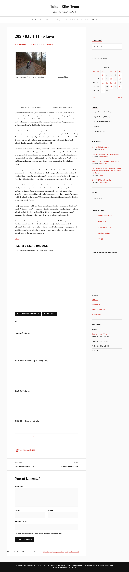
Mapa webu (60, 20)
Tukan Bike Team (64, 6)
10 (111, 79)
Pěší (95, 126)
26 (120, 87)
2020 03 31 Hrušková (34, 36)
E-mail (51, 510)
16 (107, 83)
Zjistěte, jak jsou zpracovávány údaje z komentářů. (61, 552)
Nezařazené (98, 131)
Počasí (71, 20)
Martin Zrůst (104, 163)
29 (102, 90)
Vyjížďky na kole (46, 44)
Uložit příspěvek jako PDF (26, 450)
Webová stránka (22, 521)
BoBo (102, 149)
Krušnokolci (96, 305)
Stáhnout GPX (49, 313)
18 (115, 83)
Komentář (19, 486)
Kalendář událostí (82, 20)
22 (102, 87)
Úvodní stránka (37, 20)
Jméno (18, 510)
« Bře (93, 97)
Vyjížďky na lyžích (100, 117)
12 (120, 79)
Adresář (94, 20)
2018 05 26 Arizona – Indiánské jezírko (105, 154)
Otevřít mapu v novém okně (28, 313)
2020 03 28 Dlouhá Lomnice (25, 466)
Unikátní (106, 334)
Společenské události (101, 121)
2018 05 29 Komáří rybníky (101, 180)
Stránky (95, 334)
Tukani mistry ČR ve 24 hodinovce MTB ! (106, 161)
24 (111, 87)
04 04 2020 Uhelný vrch (69, 466)
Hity (100, 334)
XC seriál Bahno (97, 314)
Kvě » (120, 97)
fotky (17, 238)
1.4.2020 (33, 44)
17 (111, 83)
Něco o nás (49, 20)
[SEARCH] (119, 47)
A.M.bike (95, 300)
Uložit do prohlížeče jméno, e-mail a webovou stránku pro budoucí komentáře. (40, 533)
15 (102, 83)
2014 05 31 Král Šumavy (100, 147)
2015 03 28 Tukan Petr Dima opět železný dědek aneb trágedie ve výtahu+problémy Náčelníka (106, 171)
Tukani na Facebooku (99, 309)
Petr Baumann (21, 44)
